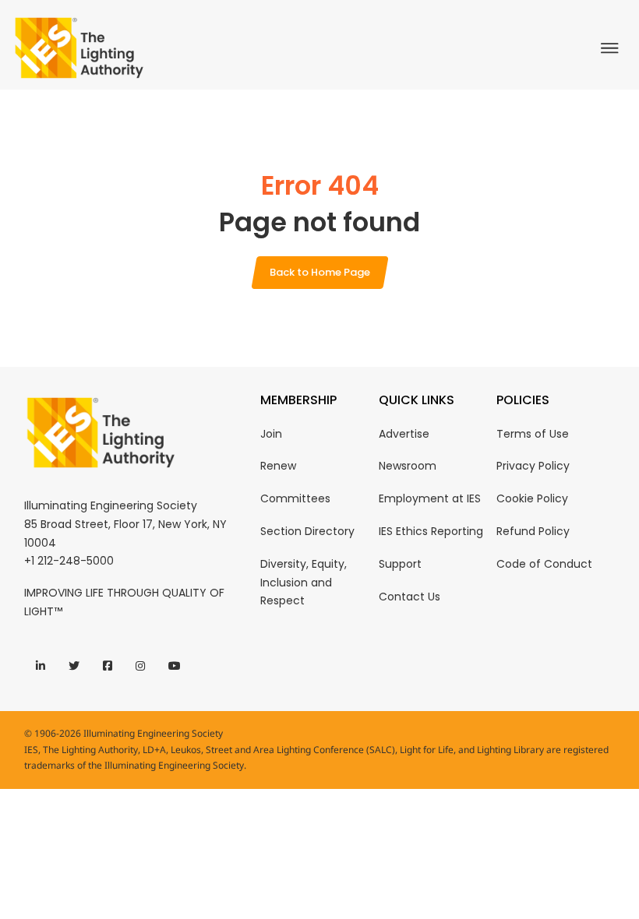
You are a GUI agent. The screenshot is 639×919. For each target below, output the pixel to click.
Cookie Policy (532, 498)
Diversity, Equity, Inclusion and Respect (303, 582)
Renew (278, 466)
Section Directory (307, 531)
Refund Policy (533, 531)
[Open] (614, 48)
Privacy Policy (533, 466)
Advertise (404, 434)
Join (271, 434)
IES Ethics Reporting (431, 531)
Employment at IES (430, 498)
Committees (295, 498)
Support (400, 564)
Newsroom (407, 466)
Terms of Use (532, 434)
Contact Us (409, 596)
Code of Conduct (544, 564)
